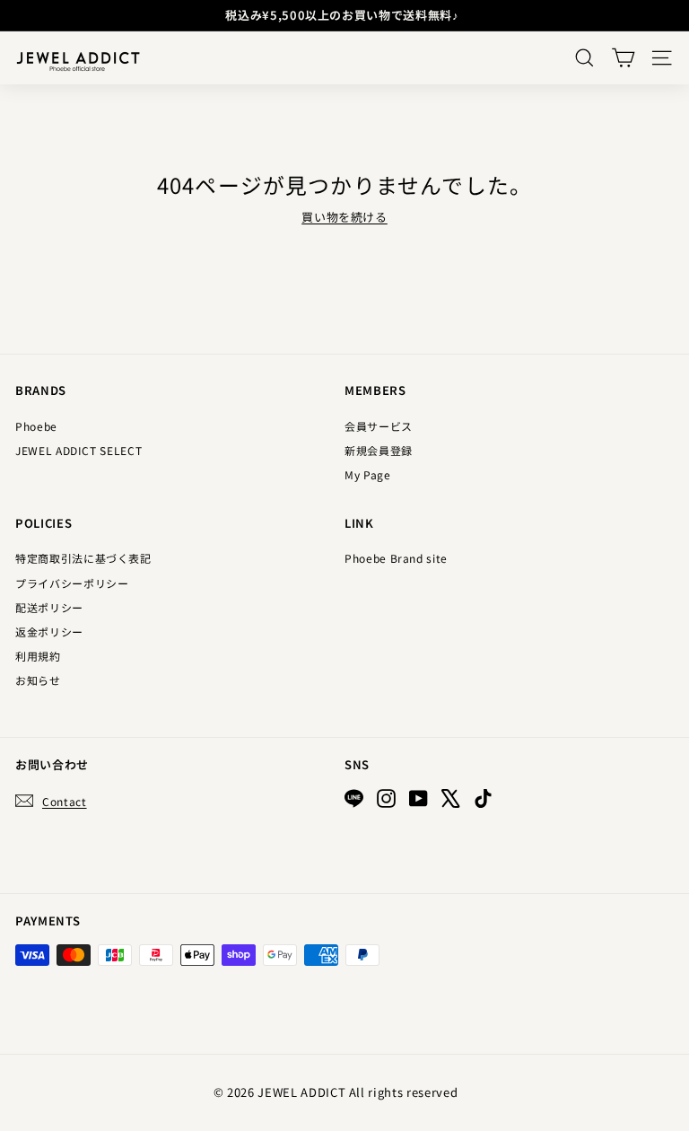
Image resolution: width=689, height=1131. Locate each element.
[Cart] (623, 57)
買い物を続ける (344, 216)
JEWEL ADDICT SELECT (78, 450)
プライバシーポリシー (72, 583)
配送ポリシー (49, 607)
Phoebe (36, 426)
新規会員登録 (378, 450)
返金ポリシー (49, 631)
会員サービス (378, 426)
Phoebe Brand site (396, 558)
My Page (367, 474)
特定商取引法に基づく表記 (83, 558)
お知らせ (38, 680)
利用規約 (38, 655)
